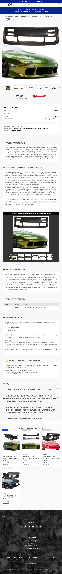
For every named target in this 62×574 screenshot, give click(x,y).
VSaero (7, 17)
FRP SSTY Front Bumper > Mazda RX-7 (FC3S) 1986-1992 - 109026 (51, 458)
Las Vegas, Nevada (28, 127)
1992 (45, 308)
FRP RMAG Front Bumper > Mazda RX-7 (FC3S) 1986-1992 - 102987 (11, 497)
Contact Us (56, 569)
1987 (29, 308)
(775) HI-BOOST (37, 1)
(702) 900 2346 (25, 1)
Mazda (7, 308)
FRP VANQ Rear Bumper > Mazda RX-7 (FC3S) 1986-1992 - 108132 (11, 458)
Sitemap (31, 566)
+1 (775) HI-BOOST (39, 569)
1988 (32, 308)
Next (59, 88)
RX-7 (16, 308)
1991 (41, 308)
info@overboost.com (8, 569)
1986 (26, 308)
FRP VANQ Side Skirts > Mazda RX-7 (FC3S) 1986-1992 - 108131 (31, 458)
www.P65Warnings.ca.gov (18, 374)
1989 (35, 308)
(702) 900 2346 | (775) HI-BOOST (31, 548)
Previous (2, 88)
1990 (38, 308)
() (60, 3)
